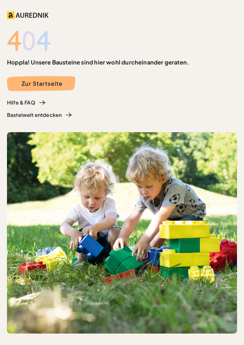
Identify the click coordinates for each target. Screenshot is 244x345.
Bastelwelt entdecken (34, 115)
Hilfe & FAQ (21, 102)
